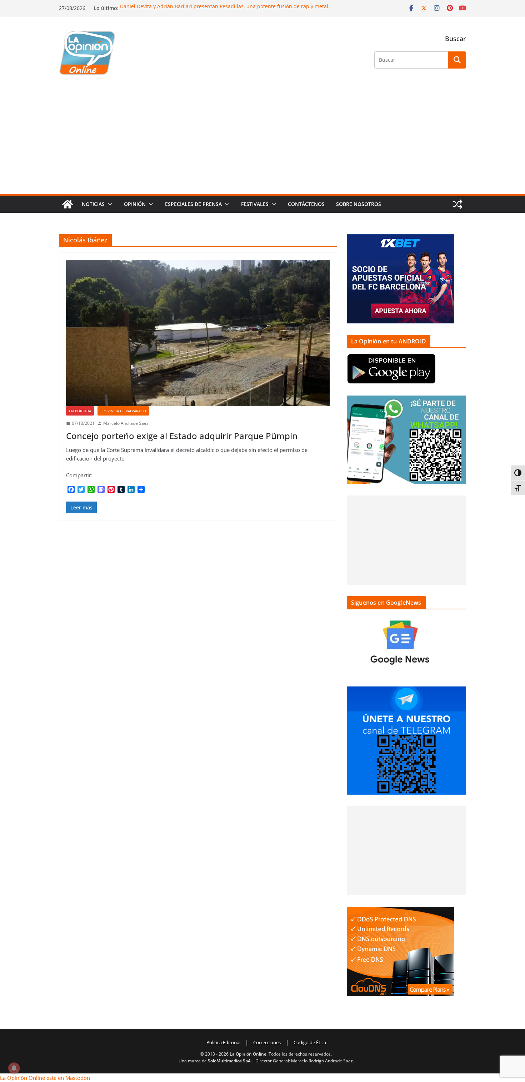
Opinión (135, 204)
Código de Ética (310, 1042)
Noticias (93, 204)
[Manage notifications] (14, 1068)
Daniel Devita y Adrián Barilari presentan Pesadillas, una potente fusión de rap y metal (224, 6)
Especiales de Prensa (193, 204)
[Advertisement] (262, 141)
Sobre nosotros (358, 204)
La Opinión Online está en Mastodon (45, 1077)
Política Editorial (223, 1042)
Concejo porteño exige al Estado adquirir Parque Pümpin (182, 436)
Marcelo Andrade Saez (126, 423)
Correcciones (267, 1042)
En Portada (80, 410)
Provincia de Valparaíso (123, 410)
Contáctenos (306, 204)
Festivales (255, 204)
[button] (108, 204)
